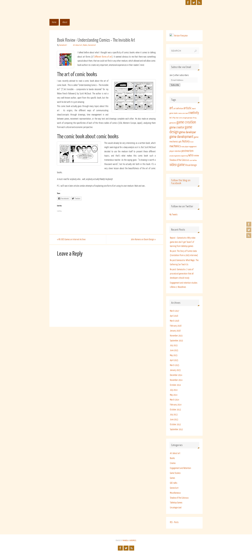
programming (184, 156)
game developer (187, 132)
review (196, 155)
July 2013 (173, 414)
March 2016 (174, 321)
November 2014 (176, 380)
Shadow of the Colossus (179, 160)
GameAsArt (63, 45)
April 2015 (174, 360)
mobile (182, 146)
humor (192, 142)
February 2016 (175, 325)
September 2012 (176, 429)
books (176, 113)
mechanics (175, 146)
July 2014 (173, 390)
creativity (193, 113)
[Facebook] (248, 224)
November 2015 (176, 335)
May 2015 (173, 355)
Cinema (172, 463)
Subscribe (175, 85)
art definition (178, 108)
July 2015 (173, 345)
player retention (175, 151)
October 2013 (175, 409)
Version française (181, 35)
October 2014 (175, 385)
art (171, 108)
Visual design (191, 165)
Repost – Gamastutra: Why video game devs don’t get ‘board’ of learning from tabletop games (182, 242)
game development (181, 137)
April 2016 (174, 316)
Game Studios (175, 473)
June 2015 (174, 350)
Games (172, 478)
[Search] (195, 50)
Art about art (77, 45)
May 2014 (173, 395)
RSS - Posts (174, 522)
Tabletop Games (176, 502)
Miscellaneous (175, 493)
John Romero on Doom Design (143, 239)
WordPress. (133, 541)
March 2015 (174, 365)
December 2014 (176, 375)
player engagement (191, 147)
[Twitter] (248, 229)
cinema (180, 113)
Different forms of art (103, 56)
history (186, 141)
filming (194, 118)
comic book (185, 113)
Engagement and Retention (180, 468)
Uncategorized (175, 507)
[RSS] (248, 235)
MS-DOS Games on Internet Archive (71, 239)
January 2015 (175, 370)
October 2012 (175, 424)
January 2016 (175, 330)
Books (85, 45)
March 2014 (174, 399)
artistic (188, 108)
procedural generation (174, 156)
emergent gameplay (187, 118)
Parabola (125, 541)
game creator (176, 127)
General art (92, 45)
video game (177, 164)
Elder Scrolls (179, 118)
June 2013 (174, 419)
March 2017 (174, 311)
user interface (193, 160)
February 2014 (175, 404)
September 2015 (176, 340)
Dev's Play (172, 118)
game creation (186, 122)
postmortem (187, 151)
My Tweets (173, 214)
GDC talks (173, 483)
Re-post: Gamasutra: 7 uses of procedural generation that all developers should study (182, 273)
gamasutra (172, 123)
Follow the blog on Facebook (180, 182)
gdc (180, 141)
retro (190, 155)
